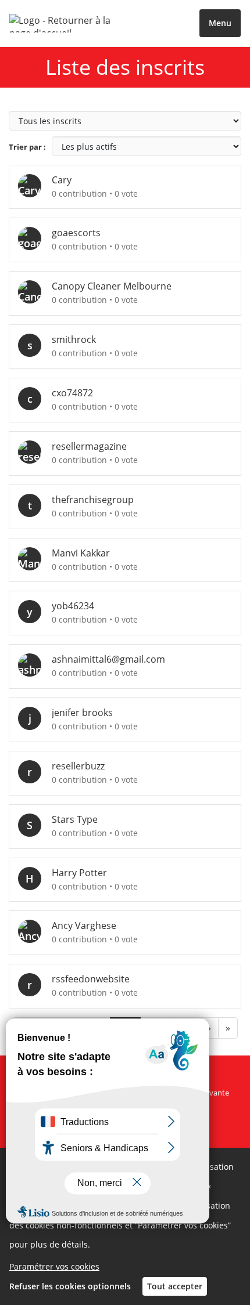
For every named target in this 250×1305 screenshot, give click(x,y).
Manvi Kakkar (81, 553)
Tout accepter (174, 1286)
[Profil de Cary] (35, 186)
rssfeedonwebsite (91, 979)
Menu (220, 22)
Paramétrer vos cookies (54, 1266)
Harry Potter (79, 872)
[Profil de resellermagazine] (35, 452)
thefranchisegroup (93, 499)
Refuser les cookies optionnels (70, 1286)
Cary (62, 179)
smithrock (74, 339)
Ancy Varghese (84, 925)
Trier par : (27, 147)
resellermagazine (89, 446)
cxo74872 (72, 392)
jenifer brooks (82, 712)
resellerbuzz (78, 766)
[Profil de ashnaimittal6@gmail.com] (35, 665)
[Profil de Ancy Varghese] (35, 931)
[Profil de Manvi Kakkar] (35, 559)
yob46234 (73, 605)
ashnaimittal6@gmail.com (108, 659)
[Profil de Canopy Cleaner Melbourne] (35, 292)
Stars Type (75, 819)
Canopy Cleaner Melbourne (112, 286)
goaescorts (76, 232)
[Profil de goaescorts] (35, 239)
